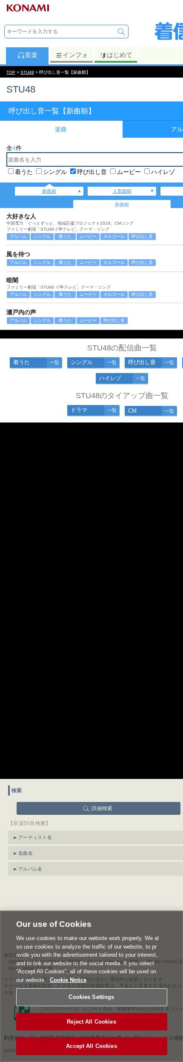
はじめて (119, 54)
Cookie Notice (68, 980)
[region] (91, 986)
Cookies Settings (91, 997)
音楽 (31, 54)
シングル (55, 171)
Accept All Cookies (91, 1046)
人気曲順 (122, 191)
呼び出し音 (92, 171)
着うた (24, 171)
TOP (10, 72)
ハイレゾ (163, 171)
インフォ (75, 54)
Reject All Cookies (91, 1022)
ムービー (129, 171)
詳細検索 (102, 808)
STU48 (27, 72)
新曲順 (49, 191)
